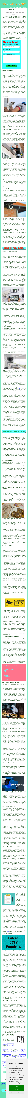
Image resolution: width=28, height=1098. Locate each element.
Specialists (4, 1084)
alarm (8, 498)
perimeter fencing (6, 1054)
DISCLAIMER (24, 7)
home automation (15, 1046)
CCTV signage (12, 623)
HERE (8, 931)
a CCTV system (19, 90)
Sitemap (3, 1083)
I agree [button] (17, 1086)
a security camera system (14, 549)
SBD (19, 388)
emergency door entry (13, 1052)
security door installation (19, 1056)
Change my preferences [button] (17, 1092)
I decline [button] (17, 1089)
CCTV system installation (9, 640)
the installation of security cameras (12, 920)
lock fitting (20, 1050)
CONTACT (20, 7)
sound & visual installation (15, 1051)
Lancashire (4, 1061)
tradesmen (19, 1057)
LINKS (14, 7)
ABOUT (17, 7)
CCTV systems (21, 1017)
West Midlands (5, 1063)
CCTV (21, 130)
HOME (11, 7)
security (10, 849)
